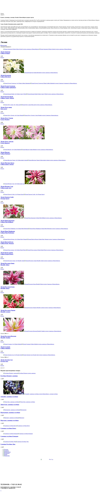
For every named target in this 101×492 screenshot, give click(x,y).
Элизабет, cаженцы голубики (9, 396)
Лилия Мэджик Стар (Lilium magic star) (7, 187)
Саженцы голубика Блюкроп (9, 436)
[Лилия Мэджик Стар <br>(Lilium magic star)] (24, 183)
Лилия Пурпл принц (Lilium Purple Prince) (7, 253)
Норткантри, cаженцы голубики (10, 412)
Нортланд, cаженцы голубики (10, 420)
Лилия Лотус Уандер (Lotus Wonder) (7, 118)
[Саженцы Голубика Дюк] (16, 441)
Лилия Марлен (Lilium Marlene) (5, 153)
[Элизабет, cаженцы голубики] (30, 394)
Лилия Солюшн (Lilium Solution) (5, 347)
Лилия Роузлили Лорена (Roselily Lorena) (8, 311)
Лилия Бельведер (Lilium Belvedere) (6, 76)
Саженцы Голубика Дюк (8, 444)
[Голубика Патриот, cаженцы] (19, 373)
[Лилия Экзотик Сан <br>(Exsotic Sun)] (29, 354)
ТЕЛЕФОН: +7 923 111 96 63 (11, 484)
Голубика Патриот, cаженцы (9, 376)
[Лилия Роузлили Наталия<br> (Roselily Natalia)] (32, 331)
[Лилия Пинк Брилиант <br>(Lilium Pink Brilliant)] (32, 218)
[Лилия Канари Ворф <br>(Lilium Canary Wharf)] (33, 94)
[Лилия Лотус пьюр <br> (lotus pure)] (27, 104)
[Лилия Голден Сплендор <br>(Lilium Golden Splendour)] (40, 83)
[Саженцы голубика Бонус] (16, 425)
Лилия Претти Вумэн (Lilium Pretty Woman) (7, 242)
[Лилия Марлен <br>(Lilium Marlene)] (28, 149)
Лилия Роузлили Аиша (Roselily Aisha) (7, 264)
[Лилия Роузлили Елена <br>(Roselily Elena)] (31, 284)
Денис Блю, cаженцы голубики (10, 404)
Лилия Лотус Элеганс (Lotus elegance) (7, 142)
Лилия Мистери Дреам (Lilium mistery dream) (7, 163)
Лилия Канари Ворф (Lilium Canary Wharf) (7, 97)
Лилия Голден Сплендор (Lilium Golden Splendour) (8, 86)
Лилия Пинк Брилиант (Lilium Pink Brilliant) (7, 221)
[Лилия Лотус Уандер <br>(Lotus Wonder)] (30, 115)
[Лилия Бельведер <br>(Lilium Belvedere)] (30, 72)
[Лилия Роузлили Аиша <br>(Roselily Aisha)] (31, 260)
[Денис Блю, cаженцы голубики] (19, 401)
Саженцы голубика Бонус (8, 428)
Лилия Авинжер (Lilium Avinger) (5, 52)
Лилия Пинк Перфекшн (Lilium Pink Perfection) (8, 232)
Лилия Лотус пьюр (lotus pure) (6, 108)
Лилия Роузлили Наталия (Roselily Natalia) (8, 336)
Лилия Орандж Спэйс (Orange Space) (7, 197)
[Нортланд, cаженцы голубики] (13, 417)
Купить (2, 57)
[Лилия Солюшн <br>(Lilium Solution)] (28, 344)
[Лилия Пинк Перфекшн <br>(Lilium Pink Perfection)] (35, 228)
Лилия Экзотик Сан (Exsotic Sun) (7, 360)
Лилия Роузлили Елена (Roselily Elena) (7, 287)
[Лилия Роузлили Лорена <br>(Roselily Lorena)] (32, 307)
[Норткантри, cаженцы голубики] (14, 409)
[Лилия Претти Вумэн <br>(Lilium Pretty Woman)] (34, 239)
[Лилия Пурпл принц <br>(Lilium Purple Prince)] (33, 250)
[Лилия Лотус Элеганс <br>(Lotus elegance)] (24, 138)
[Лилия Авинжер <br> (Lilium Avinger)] (37, 49)
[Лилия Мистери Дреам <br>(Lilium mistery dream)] (34, 160)
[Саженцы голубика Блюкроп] (18, 433)
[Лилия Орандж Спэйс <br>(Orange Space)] (24, 194)
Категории (4, 45)
